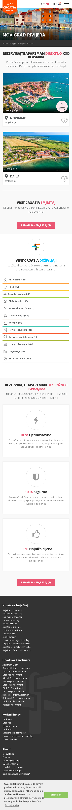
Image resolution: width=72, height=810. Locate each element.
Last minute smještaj (12, 617)
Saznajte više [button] (12, 805)
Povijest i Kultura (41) (20, 329)
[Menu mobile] (66, 4)
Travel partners (10, 739)
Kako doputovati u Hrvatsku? (16, 774)
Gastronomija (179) (19, 315)
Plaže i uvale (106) (18, 301)
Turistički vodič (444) (20, 358)
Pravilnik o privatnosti (13, 767)
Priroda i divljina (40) (19, 294)
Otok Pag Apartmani (12, 674)
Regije (13, 43)
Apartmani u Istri (10, 664)
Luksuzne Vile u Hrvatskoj (14, 732)
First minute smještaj (12, 613)
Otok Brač (7, 729)
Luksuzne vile (9, 633)
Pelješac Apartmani (12, 704)
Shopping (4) (15, 322)
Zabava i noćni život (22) (21, 308)
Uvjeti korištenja (10, 764)
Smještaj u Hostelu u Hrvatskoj (17, 647)
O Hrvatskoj (8, 754)
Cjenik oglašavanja (11, 760)
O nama (6, 757)
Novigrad (18, 118)
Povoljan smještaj (11, 623)
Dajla (14, 176)
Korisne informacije (12, 770)
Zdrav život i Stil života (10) (23, 337)
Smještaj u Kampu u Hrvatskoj (16, 650)
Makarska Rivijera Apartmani (16, 694)
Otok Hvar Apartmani (13, 684)
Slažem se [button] (56, 795)
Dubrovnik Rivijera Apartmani (16, 698)
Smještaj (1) (10, 122)
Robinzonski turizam (12, 630)
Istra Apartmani (10, 726)
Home (5, 43)
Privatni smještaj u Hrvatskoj (16, 640)
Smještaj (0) (10, 180)
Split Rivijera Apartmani (13, 681)
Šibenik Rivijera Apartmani (15, 678)
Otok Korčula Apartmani (14, 701)
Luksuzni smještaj (11, 620)
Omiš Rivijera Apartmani (14, 691)
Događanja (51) (17, 351)
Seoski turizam (9, 637)
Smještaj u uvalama (12, 627)
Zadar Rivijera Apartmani (14, 671)
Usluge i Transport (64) (21, 344)
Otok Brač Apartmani (13, 688)
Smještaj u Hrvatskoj (12, 610)
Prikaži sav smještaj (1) (36, 225)
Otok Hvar (7, 719)
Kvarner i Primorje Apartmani (16, 668)
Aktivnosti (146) (17, 279)
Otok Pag (7, 722)
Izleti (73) (14, 286)
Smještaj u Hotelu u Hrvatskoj (16, 643)
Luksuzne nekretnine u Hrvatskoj (18, 736)
